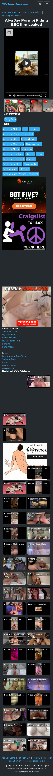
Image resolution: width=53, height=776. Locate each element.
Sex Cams (23, 12)
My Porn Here (8, 334)
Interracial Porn (36, 760)
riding (40, 154)
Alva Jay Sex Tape (13, 154)
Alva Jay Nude (11, 149)
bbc (25, 129)
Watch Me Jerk (9, 337)
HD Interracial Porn (11, 340)
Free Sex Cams (8, 757)
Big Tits (30, 154)
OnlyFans (10, 119)
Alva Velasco (10, 169)
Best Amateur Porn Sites (14, 356)
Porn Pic (6, 343)
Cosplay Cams (9, 12)
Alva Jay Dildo (11, 139)
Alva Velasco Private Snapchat (20, 174)
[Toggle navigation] (47, 4)
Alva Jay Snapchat (13, 159)
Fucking (34, 129)
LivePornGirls (8, 368)
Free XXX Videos (10, 365)
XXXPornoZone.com (15, 4)
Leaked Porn (28, 139)
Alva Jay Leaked (12, 164)
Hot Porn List (24, 757)
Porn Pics (6, 362)
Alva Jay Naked (12, 129)
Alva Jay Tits (31, 164)
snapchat (27, 149)
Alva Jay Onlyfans (13, 144)
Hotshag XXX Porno (11, 15)
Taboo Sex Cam (10, 331)
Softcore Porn (9, 359)
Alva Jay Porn (34, 144)
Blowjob (24, 169)
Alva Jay (31, 159)
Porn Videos (35, 12)
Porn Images (8, 346)
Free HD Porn (39, 757)
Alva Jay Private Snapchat (18, 134)
